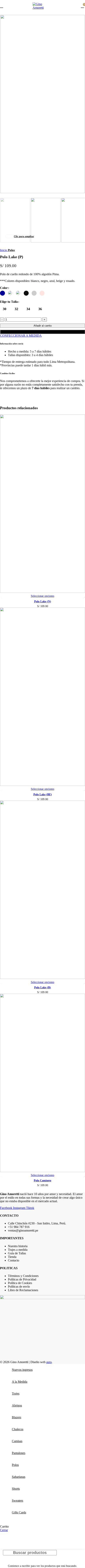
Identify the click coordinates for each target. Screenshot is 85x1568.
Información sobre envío (11, 343)
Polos (11, 250)
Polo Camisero (42, 1180)
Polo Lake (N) (42, 601)
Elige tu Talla (9, 301)
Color (4, 288)
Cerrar (4, 1530)
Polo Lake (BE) (42, 794)
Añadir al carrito (43, 325)
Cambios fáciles (7, 373)
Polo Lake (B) (42, 987)
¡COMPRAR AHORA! (42, 331)
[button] (42, 343)
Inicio (4, 250)
